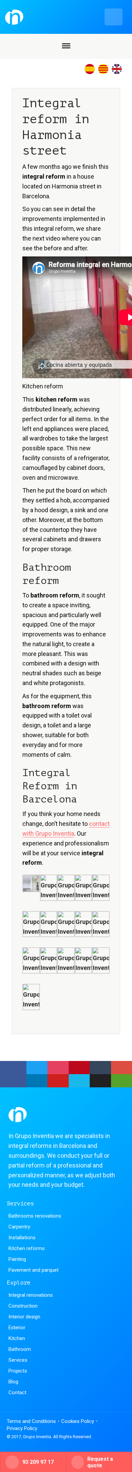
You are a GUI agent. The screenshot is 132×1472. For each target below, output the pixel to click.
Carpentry (19, 1227)
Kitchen (16, 1338)
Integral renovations (30, 1295)
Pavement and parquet (33, 1270)
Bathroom (19, 1349)
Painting (17, 1259)
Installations (22, 1238)
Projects (17, 1371)
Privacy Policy (22, 1428)
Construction (23, 1306)
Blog (13, 1382)
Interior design (24, 1317)
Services (17, 1360)
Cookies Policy (77, 1421)
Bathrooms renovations (34, 1216)
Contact (17, 1392)
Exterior (16, 1327)
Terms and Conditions (31, 1421)
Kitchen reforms (26, 1248)
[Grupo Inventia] (64, 17)
